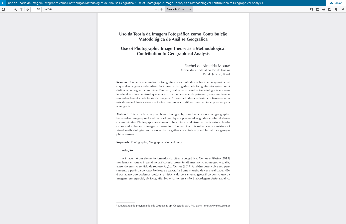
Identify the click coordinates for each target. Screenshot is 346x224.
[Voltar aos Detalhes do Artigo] (3, 3)
